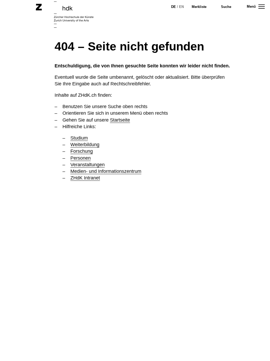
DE (173, 7)
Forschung (81, 151)
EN (181, 7)
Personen (80, 158)
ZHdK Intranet (85, 178)
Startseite (120, 120)
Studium (79, 138)
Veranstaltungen (87, 164)
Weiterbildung (84, 144)
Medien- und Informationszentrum (105, 171)
